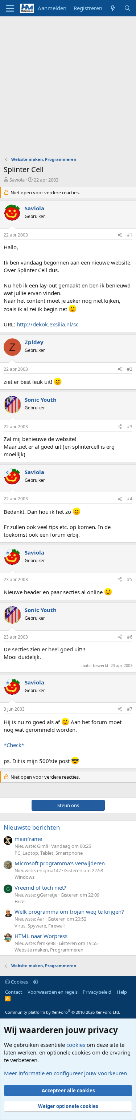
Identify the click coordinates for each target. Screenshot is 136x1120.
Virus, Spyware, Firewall (40, 925)
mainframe (28, 838)
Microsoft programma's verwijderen (60, 863)
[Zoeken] (127, 8)
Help (122, 992)
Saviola (17, 179)
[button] (36, 982)
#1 (129, 235)
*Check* (14, 744)
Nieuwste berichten (32, 827)
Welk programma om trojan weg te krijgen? (69, 911)
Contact (13, 992)
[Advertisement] (68, 88)
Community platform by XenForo (62, 1012)
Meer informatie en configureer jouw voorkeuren (65, 1073)
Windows (24, 877)
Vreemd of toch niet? (40, 887)
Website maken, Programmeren (49, 949)
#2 (129, 369)
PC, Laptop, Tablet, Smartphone (49, 853)
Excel (20, 901)
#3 (129, 427)
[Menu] (9, 8)
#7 (129, 709)
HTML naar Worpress (41, 936)
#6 (129, 637)
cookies (75, 1044)
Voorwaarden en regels (53, 992)
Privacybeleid (97, 992)
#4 (129, 499)
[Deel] (119, 235)
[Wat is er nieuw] (113, 8)
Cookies (19, 981)
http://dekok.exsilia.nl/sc (47, 324)
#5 (129, 579)
